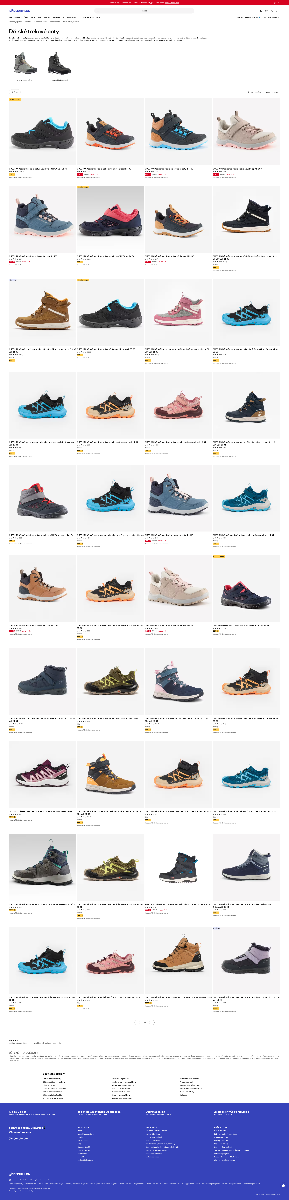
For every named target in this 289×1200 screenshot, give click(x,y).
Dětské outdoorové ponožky (54, 1088)
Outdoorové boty (187, 1092)
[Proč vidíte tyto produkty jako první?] (249, 92)
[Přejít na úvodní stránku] (19, 10)
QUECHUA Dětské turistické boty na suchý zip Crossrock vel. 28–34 (175, 442)
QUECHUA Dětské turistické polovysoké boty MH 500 (33, 625)
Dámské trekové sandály (122, 1098)
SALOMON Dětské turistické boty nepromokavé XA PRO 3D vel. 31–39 (40, 811)
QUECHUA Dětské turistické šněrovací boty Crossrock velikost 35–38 (244, 811)
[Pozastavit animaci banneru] (274, 3)
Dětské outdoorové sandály (123, 1085)
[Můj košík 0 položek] (277, 11)
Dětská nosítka (49, 1085)
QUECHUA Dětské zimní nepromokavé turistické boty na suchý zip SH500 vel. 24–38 (42, 350)
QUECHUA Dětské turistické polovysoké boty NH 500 (169, 169)
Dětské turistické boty (52, 1079)
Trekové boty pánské (59, 80)
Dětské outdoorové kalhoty (54, 1082)
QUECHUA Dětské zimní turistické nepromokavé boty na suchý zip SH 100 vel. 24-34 (42, 719)
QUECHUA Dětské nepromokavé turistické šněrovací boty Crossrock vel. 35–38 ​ (246, 350)
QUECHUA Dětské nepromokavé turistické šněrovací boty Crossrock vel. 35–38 (110, 905)
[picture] (42, 131)
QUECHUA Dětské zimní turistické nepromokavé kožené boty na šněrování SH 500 (242, 905)
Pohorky (183, 1095)
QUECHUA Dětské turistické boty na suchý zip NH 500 (237, 169)
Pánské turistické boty (121, 1088)
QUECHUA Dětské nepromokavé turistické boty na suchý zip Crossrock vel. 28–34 (41, 443)
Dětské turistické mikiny (53, 1095)
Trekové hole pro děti (120, 1079)
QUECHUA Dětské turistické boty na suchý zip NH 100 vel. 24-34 (38, 169)
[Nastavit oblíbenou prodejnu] (261, 11)
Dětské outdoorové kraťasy (191, 1088)
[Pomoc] (266, 11)
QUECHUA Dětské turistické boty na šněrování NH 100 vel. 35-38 (106, 349)
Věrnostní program (271, 17)
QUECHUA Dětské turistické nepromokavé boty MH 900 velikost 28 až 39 (42, 904)
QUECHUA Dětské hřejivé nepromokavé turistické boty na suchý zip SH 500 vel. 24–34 (109, 812)
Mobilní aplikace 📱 (253, 17)
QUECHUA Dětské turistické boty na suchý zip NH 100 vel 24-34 (105, 256)
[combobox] (273, 92)
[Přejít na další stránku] (152, 1022)
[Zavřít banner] (278, 3)
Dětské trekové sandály (189, 1079)
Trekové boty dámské (26, 80)
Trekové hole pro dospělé (53, 1098)
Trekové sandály (186, 1082)
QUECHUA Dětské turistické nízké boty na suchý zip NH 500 (104, 169)
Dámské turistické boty (121, 1092)
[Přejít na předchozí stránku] (137, 1022)
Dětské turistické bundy (52, 1092)
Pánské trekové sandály (190, 1085)
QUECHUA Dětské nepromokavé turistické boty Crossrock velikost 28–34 (110, 535)
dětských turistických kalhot (178, 40)
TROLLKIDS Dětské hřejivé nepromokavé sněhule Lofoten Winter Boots (177, 904)
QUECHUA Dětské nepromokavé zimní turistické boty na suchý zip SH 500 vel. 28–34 (244, 443)
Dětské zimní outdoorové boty (124, 1082)
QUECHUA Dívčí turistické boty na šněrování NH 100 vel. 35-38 (241, 625)
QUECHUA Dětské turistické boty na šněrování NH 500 (169, 256)
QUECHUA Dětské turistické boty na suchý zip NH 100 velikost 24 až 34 (41, 535)
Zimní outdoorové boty (121, 1095)
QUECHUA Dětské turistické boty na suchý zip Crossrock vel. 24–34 (107, 442)
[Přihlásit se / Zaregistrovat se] (272, 11)
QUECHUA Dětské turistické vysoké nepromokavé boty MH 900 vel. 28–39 (178, 997)
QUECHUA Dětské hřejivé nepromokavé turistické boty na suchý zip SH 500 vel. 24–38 (177, 350)
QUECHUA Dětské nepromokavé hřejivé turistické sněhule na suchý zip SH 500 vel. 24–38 (245, 257)
